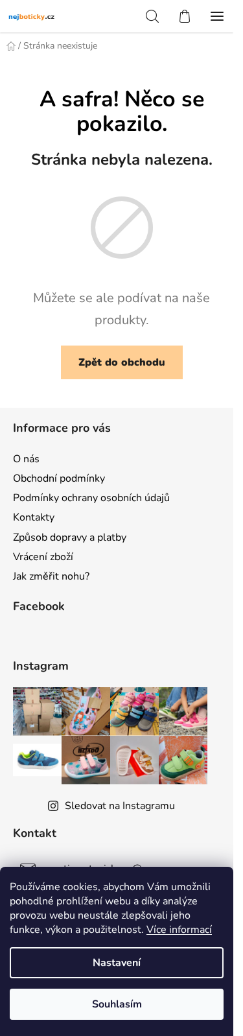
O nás (26, 459)
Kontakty (33, 517)
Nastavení (117, 963)
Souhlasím (117, 1004)
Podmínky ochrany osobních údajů (91, 498)
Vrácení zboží (43, 557)
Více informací (179, 930)
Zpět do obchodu (121, 362)
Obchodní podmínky (59, 478)
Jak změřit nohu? (51, 576)
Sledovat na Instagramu (120, 806)
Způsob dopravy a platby (69, 537)
